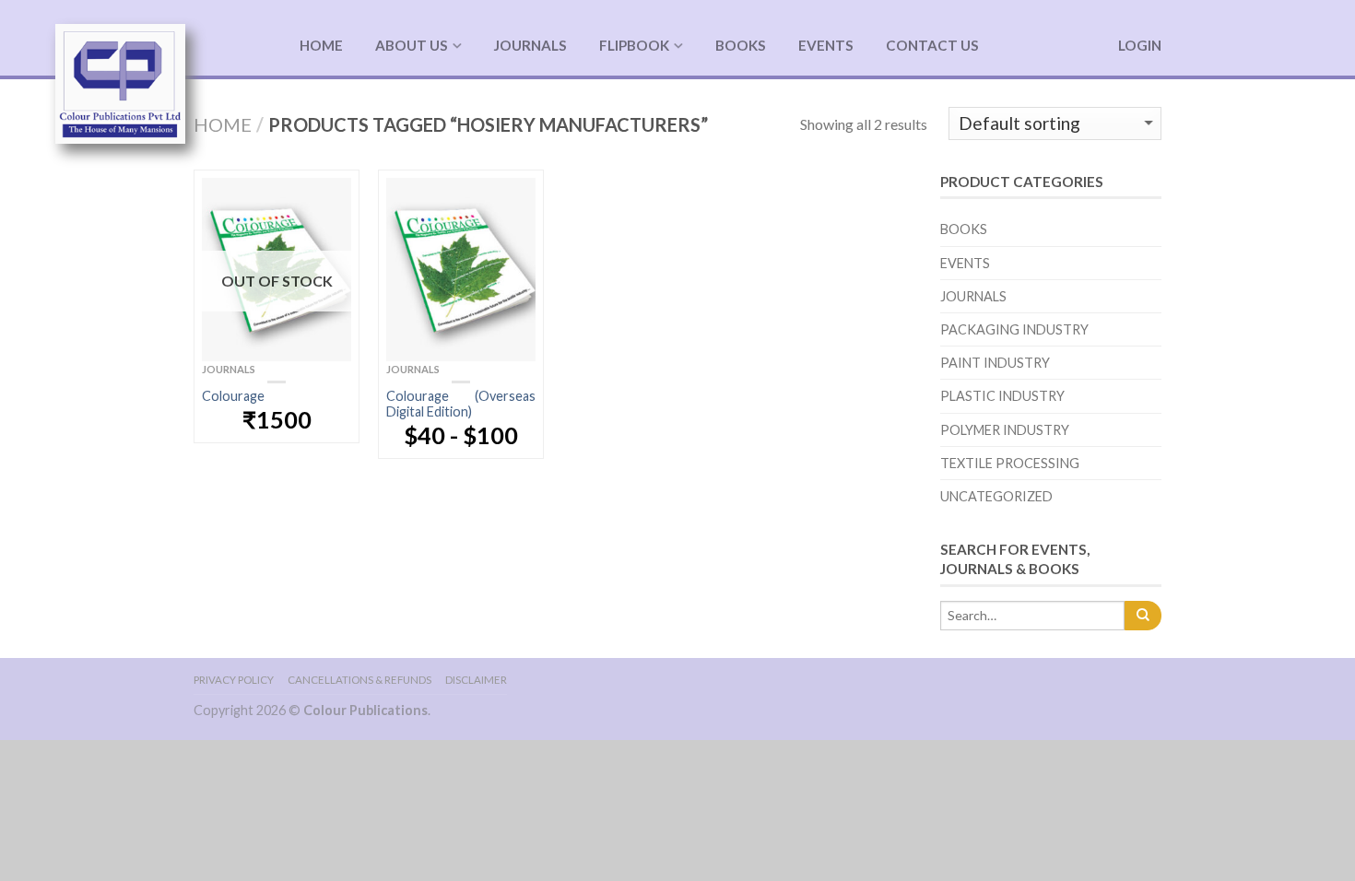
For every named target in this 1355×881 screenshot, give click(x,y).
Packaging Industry (1014, 329)
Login (1139, 45)
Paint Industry (995, 362)
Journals (530, 45)
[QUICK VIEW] (461, 269)
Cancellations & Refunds (359, 680)
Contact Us (932, 45)
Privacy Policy (234, 680)
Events (826, 45)
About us (411, 45)
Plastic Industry (1002, 396)
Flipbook (634, 45)
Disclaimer (476, 680)
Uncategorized (996, 496)
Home (321, 45)
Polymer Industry (1004, 430)
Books (740, 45)
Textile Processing (1009, 463)
